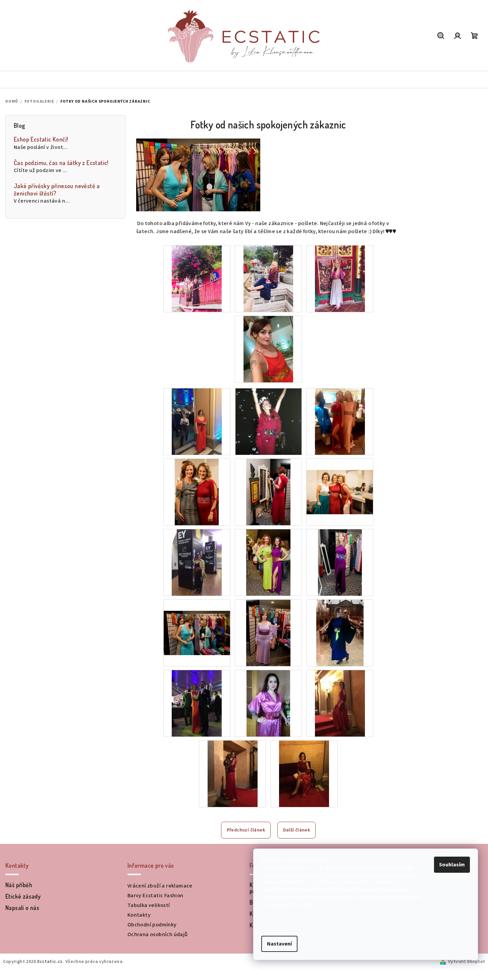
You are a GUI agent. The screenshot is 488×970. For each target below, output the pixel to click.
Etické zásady (23, 896)
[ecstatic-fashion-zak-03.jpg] (268, 349)
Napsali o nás (22, 908)
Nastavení (279, 944)
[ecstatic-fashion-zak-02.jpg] (340, 278)
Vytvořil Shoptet (466, 961)
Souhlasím (452, 864)
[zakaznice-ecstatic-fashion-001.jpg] (268, 421)
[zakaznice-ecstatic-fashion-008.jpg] (340, 562)
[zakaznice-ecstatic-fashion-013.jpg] (268, 703)
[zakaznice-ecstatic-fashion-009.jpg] (197, 621)
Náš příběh (18, 885)
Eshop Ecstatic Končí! (41, 139)
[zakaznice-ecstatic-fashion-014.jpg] (340, 703)
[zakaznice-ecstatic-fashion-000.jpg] (197, 421)
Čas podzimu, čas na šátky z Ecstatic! (61, 162)
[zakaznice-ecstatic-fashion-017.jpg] (304, 773)
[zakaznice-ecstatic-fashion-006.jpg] (197, 562)
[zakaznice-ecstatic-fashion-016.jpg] (233, 773)
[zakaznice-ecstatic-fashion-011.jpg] (340, 632)
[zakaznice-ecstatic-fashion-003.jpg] (197, 491)
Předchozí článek (246, 830)
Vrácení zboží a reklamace (160, 886)
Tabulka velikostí (148, 905)
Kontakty (139, 915)
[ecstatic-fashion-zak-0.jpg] (197, 278)
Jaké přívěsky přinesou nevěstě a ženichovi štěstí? (57, 189)
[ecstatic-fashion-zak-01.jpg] (268, 278)
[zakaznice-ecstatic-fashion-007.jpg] (268, 562)
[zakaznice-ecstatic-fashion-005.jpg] (340, 480)
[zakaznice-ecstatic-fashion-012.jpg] (197, 703)
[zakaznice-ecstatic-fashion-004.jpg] (268, 491)
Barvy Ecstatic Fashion (155, 895)
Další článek (296, 830)
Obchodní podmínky (152, 924)
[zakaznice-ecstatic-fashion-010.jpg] (268, 632)
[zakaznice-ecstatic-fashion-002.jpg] (340, 421)
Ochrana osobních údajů (157, 934)
